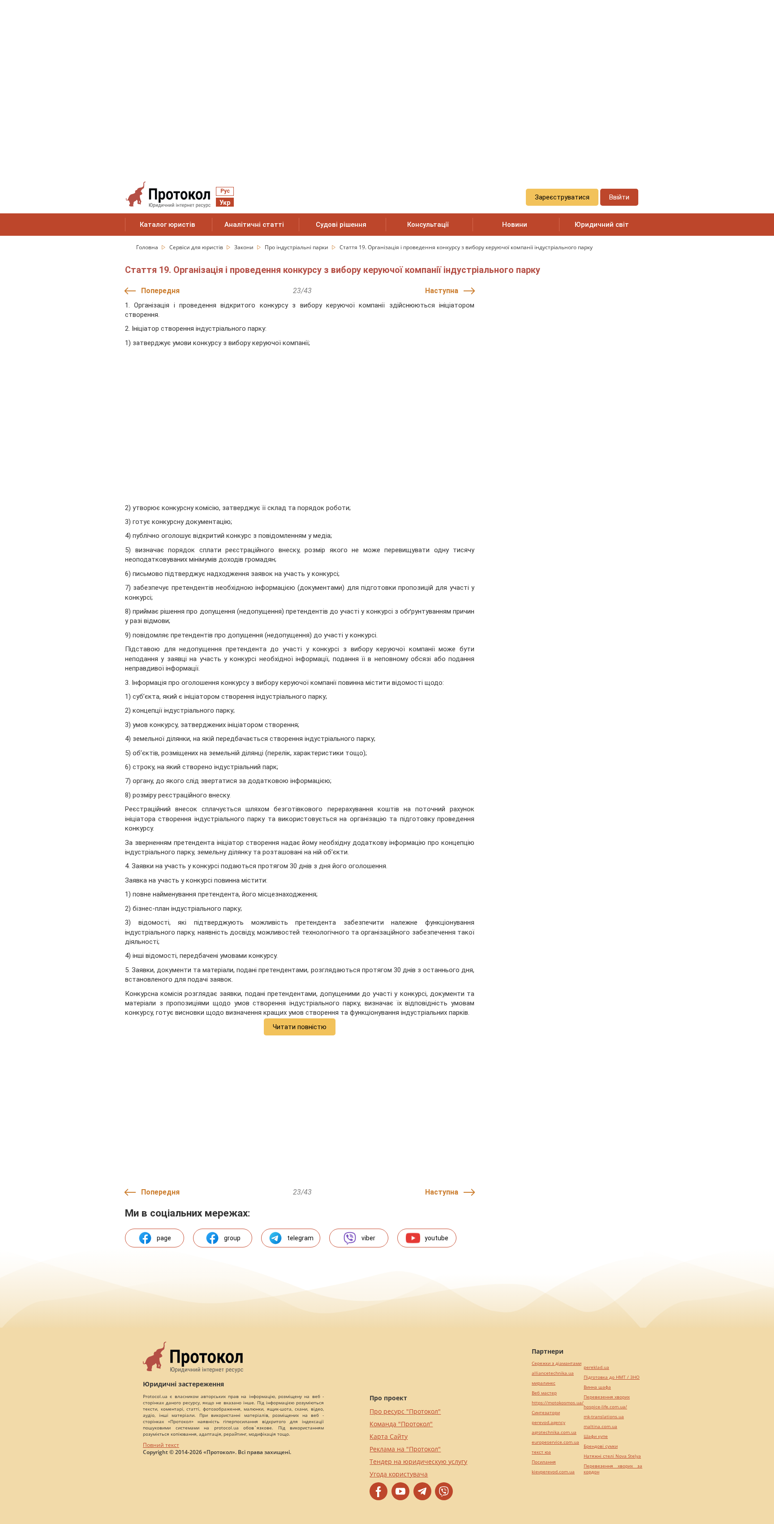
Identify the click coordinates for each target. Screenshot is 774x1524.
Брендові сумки (601, 1446)
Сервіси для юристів (196, 247)
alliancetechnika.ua (553, 1373)
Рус (225, 191)
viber (368, 1238)
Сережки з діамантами (556, 1363)
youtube (436, 1238)
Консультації (428, 225)
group (232, 1238)
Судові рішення (341, 225)
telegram (300, 1238)
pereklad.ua (596, 1367)
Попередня (160, 290)
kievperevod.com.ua (553, 1472)
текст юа (541, 1452)
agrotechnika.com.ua (554, 1432)
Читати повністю (300, 1027)
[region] (387, 81)
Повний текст (161, 1445)
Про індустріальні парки (297, 247)
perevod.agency (548, 1422)
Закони (244, 247)
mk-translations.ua (604, 1417)
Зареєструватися (562, 197)
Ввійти (619, 197)
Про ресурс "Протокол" (405, 1411)
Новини (514, 225)
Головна (147, 247)
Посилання (544, 1462)
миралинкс (543, 1383)
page (164, 1238)
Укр (224, 202)
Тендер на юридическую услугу (418, 1461)
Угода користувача (399, 1474)
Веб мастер (544, 1393)
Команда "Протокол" (401, 1424)
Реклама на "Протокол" (405, 1449)
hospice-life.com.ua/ (605, 1407)
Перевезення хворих (607, 1397)
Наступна (441, 290)
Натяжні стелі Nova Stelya (612, 1456)
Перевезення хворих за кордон (613, 1469)
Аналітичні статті (254, 225)
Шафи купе (596, 1436)
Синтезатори (546, 1413)
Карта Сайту (389, 1436)
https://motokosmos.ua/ (558, 1403)
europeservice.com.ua (555, 1442)
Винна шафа (597, 1387)
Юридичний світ (602, 225)
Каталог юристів (167, 225)
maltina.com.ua (600, 1426)
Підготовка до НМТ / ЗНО (612, 1377)
